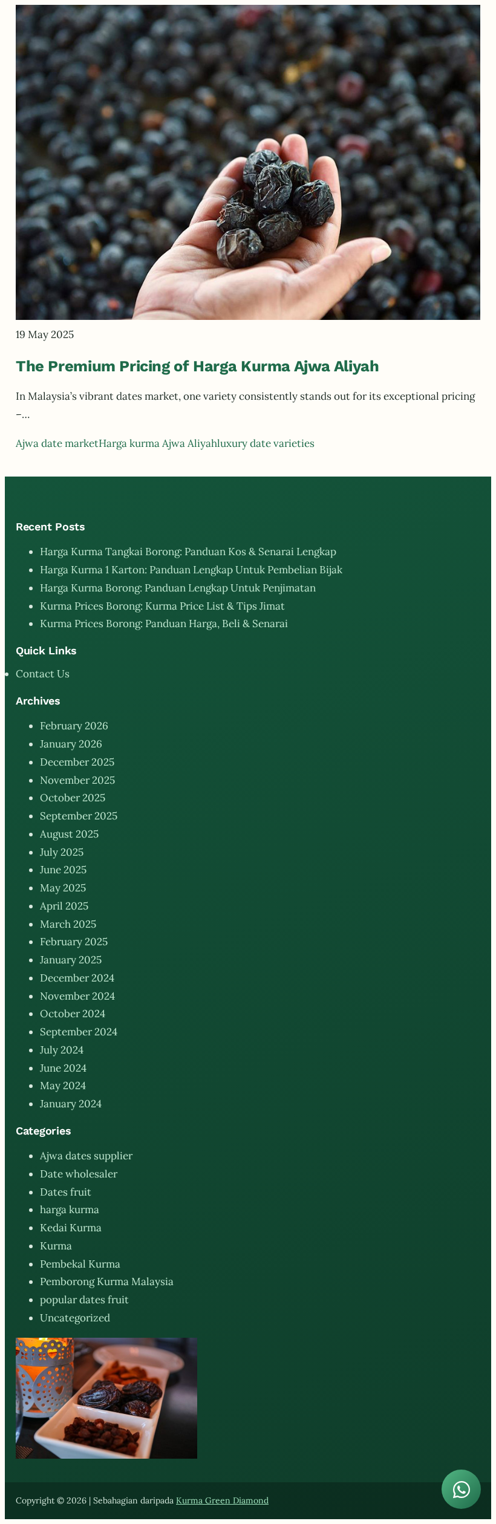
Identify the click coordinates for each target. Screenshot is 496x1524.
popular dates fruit (84, 1299)
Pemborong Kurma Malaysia (107, 1281)
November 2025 (77, 780)
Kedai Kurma (71, 1227)
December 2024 (77, 978)
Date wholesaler (78, 1173)
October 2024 (72, 1013)
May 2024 (63, 1085)
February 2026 (74, 725)
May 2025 (63, 887)
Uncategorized (75, 1317)
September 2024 (78, 1031)
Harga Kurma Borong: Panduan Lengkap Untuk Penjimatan (178, 587)
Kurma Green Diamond (222, 1500)
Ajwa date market (57, 443)
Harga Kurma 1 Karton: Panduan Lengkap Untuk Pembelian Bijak (191, 569)
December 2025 (77, 762)
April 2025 (64, 906)
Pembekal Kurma (80, 1264)
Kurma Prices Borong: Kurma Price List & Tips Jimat (162, 606)
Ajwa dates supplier (86, 1155)
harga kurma (69, 1209)
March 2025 (68, 924)
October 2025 (72, 797)
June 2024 (63, 1068)
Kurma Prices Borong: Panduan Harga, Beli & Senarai (164, 623)
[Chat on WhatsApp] (461, 1489)
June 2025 (63, 869)
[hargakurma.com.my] (248, 316)
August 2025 (69, 834)
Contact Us (43, 673)
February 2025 (74, 941)
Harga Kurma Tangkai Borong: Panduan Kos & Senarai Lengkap (188, 551)
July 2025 (61, 852)
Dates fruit (65, 1192)
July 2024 (61, 1050)
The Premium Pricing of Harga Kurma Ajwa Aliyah (197, 366)
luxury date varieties (266, 443)
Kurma (56, 1245)
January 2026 (71, 744)
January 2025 (71, 959)
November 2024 (77, 996)
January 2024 (71, 1103)
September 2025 (78, 815)
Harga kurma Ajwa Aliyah (158, 443)
